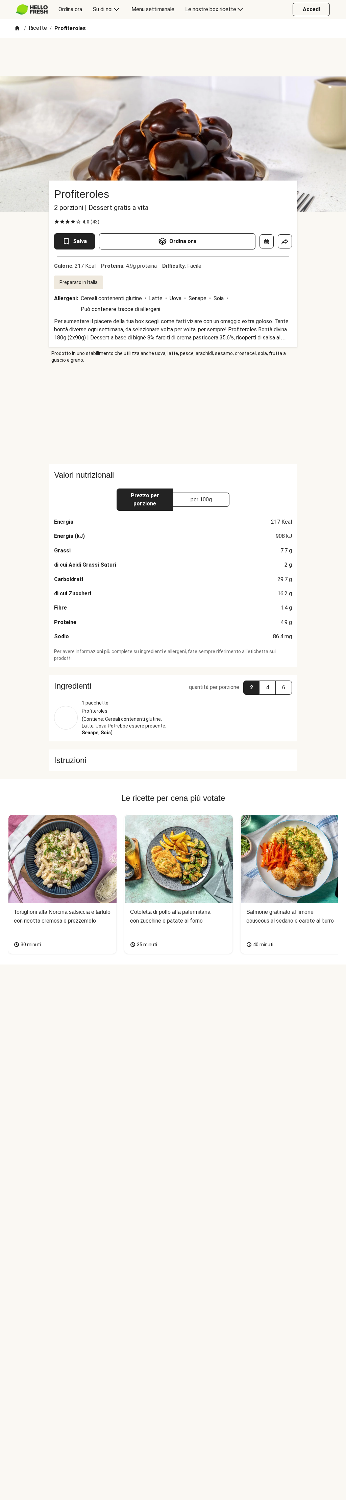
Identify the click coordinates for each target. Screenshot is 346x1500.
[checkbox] (56, 221)
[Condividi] (285, 241)
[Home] (17, 28)
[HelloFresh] (32, 9)
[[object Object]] (267, 241)
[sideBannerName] (173, 414)
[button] (173, 686)
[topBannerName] (173, 57)
